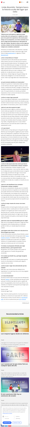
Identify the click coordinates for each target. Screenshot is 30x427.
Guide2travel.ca (11, 53)
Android (24, 299)
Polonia (7, 279)
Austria (8, 237)
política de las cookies (7, 413)
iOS (20, 299)
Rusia (27, 236)
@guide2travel (4, 55)
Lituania (3, 237)
